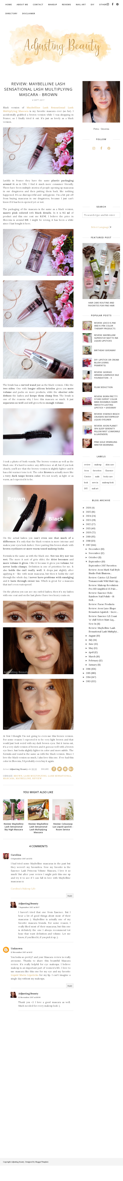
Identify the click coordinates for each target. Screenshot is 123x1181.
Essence (109, 470)
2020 (88, 532)
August (92, 635)
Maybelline (23, 778)
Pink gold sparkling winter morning (105, 443)
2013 (88, 681)
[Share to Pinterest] (65, 769)
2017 (88, 545)
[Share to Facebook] (53, 769)
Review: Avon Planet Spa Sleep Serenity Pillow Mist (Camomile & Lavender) (107, 430)
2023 (88, 520)
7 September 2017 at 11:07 (28, 907)
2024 (88, 515)
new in (95, 482)
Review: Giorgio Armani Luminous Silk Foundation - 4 (106, 375)
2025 (88, 511)
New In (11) (94, 623)
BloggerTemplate (41, 1162)
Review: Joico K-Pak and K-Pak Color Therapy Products (105, 325)
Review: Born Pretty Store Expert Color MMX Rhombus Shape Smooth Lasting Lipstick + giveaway (106, 402)
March (92, 656)
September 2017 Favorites (102, 565)
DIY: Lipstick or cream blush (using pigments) (106, 362)
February (93, 660)
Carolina (16, 854)
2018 (88, 540)
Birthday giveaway (105, 350)
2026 (88, 507)
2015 (88, 673)
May (91, 648)
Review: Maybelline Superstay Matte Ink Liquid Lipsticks (106, 338)
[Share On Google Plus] (71, 769)
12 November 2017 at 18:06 (29, 997)
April (91, 652)
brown (18, 776)
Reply (70, 896)
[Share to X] (59, 769)
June (91, 644)
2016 (88, 668)
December (94, 549)
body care (108, 476)
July (91, 639)
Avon (86, 470)
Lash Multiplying (35, 776)
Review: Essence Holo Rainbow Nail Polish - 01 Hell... (101, 596)
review (37, 778)
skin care (110, 464)
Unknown (16, 948)
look (86, 482)
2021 (88, 528)
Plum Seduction (103, 387)
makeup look (108, 482)
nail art (95, 488)
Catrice (87, 476)
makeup (98, 464)
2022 (88, 524)
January (93, 664)
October (93, 557)
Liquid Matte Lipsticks (25, 975)
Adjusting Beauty (28, 903)
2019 (88, 536)
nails (97, 476)
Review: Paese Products (101, 604)
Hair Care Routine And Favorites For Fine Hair (101, 304)
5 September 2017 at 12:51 (21, 858)
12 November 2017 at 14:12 (21, 952)
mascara (9, 778)
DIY (86, 488)
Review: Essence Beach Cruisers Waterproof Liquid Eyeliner (106, 416)
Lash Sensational (59, 776)
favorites (97, 470)
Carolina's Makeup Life (23, 888)
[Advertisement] (102, 178)
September (95, 561)
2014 (88, 677)
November (94, 553)
